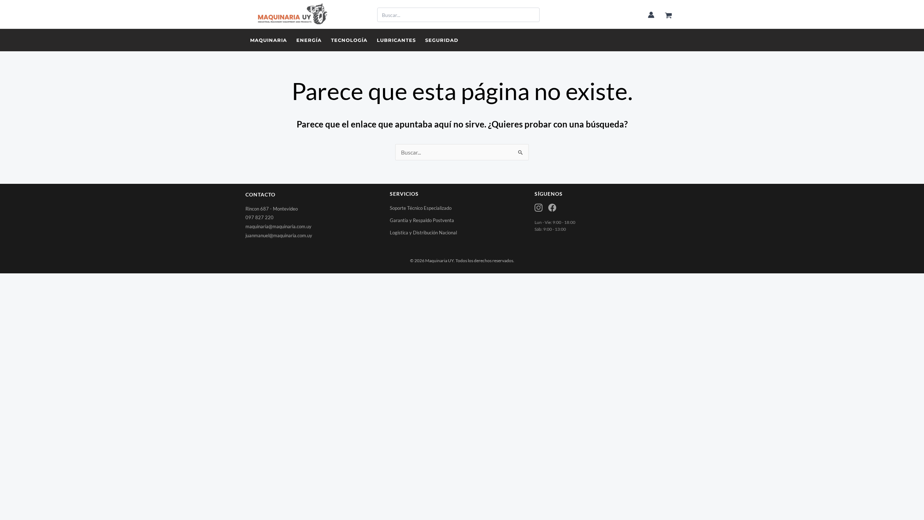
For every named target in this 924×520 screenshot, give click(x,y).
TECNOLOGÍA (349, 40)
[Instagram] (538, 208)
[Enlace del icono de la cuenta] (651, 15)
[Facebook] (552, 208)
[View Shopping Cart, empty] (668, 15)
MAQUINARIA (268, 40)
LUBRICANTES (396, 40)
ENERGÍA (309, 40)
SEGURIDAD (441, 40)
